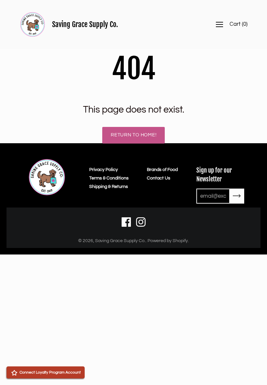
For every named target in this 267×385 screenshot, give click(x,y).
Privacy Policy (103, 169)
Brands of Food (162, 169)
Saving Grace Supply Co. (85, 24)
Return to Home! (133, 134)
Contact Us (158, 178)
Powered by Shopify (168, 241)
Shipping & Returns (108, 186)
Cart (238, 24)
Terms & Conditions (109, 178)
